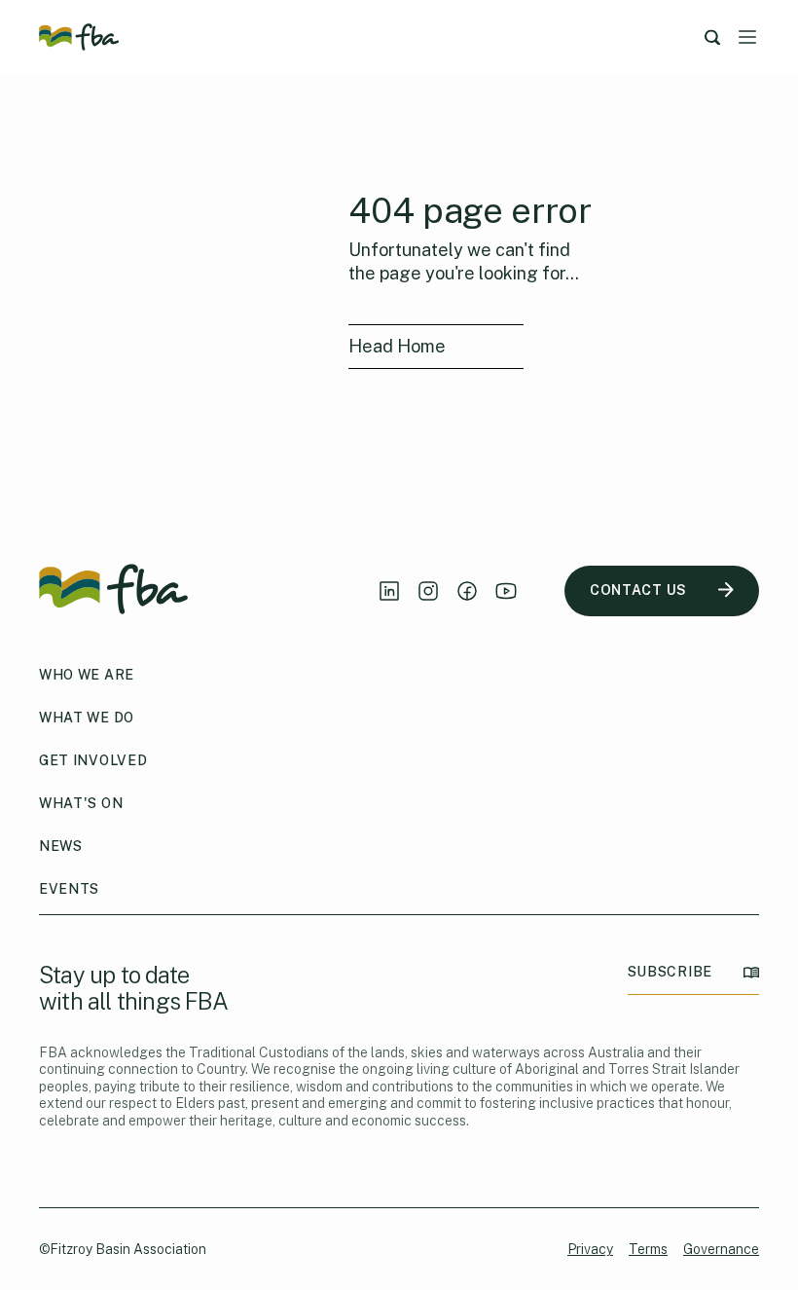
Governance (721, 1249)
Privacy (590, 1249)
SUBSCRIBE (670, 971)
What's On (81, 803)
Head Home (397, 346)
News (61, 846)
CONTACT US (638, 590)
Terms (648, 1249)
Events (69, 889)
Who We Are (86, 674)
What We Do (86, 717)
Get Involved (93, 760)
